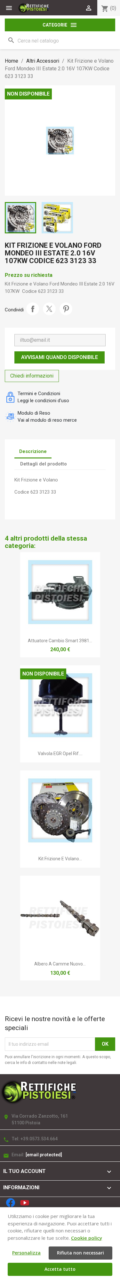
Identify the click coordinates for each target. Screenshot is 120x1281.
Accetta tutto (60, 1269)
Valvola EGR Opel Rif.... (60, 753)
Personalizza (26, 1253)
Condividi (32, 308)
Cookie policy (86, 1238)
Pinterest (66, 308)
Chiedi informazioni (31, 376)
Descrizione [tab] (33, 451)
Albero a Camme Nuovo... (60, 963)
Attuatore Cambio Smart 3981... (60, 640)
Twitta (49, 308)
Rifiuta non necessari (80, 1253)
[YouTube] (24, 1202)
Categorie (60, 25)
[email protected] (44, 1154)
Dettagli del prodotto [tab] (43, 464)
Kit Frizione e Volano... (60, 858)
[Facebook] (10, 1202)
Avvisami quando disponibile (59, 357)
